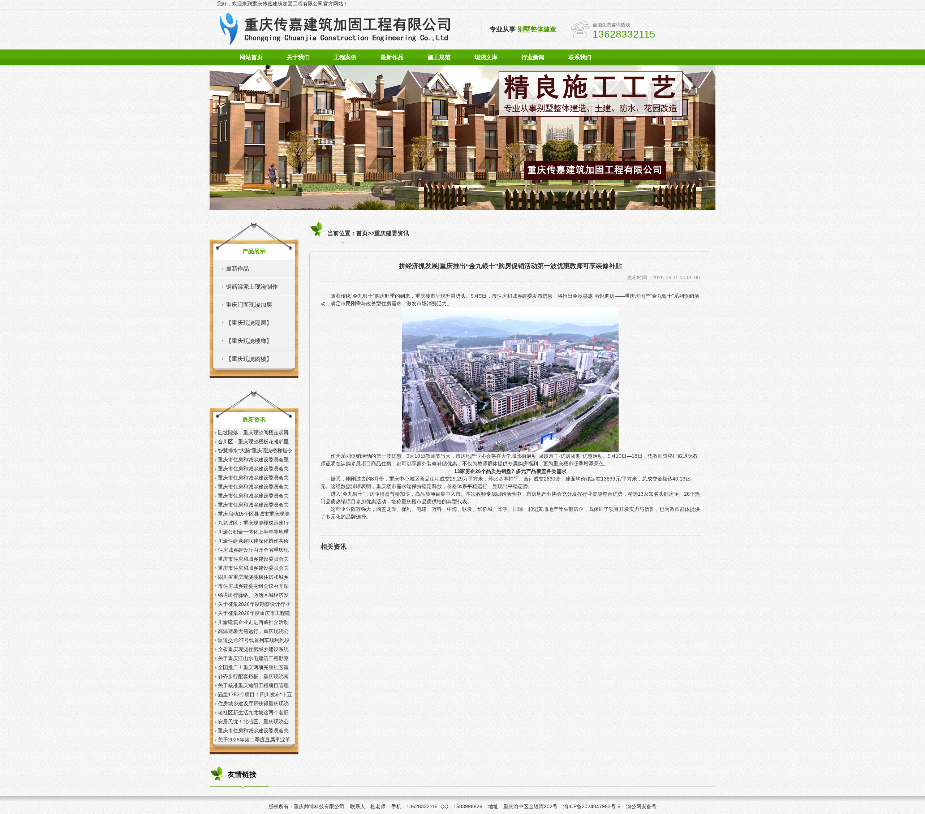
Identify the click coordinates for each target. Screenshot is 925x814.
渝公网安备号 (641, 806)
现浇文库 (486, 57)
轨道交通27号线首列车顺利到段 (253, 640)
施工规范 (439, 57)
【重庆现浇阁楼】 (249, 359)
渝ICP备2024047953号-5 (591, 806)
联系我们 (579, 57)
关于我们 (298, 57)
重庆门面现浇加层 (249, 305)
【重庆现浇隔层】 (249, 323)
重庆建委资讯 (391, 233)
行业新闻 (533, 57)
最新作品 (392, 57)
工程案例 (345, 57)
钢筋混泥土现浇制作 (252, 287)
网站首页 (251, 57)
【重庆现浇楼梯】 (249, 341)
